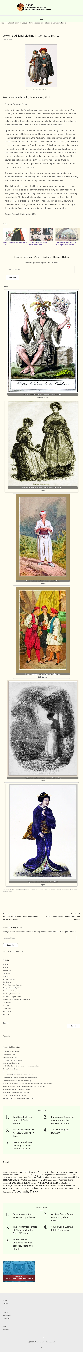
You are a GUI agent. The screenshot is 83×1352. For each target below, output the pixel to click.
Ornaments (30, 1185)
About (5, 1300)
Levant (26, 1182)
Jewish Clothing (65, 889)
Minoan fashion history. (10, 1057)
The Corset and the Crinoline (12, 1060)
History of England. (31, 1180)
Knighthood (6, 1183)
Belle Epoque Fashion (37, 1175)
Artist (53, 1172)
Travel (34, 1191)
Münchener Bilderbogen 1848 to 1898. (16, 1092)
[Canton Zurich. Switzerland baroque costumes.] (41, 234)
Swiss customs (8, 1192)
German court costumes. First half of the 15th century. (63, 916)
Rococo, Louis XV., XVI (10, 991)
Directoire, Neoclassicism (11, 994)
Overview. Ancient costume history (14, 1095)
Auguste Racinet (64, 1172)
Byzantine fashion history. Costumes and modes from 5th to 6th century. (27, 1083)
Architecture (27, 1172)
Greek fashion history (10, 1054)
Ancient (5, 964)
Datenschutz (7, 1315)
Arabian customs (15, 1172)
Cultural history (7, 1177)
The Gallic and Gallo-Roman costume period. (18, 1075)
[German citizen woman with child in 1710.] (15, 234)
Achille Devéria (6, 1172)
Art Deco (6, 1014)
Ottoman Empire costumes (44, 1185)
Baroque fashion (25, 1175)
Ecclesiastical (43, 1177)
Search (6, 1023)
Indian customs (53, 1180)
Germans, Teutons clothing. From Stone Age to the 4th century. (24, 1086)
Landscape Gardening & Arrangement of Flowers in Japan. (62, 1120)
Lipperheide (33, 1183)
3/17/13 (5, 39)
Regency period (9, 1188)
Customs (15, 1177)
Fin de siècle (7, 1008)
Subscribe (12, 277)
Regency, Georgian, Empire (12, 997)
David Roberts (23, 1177)
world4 (10, 39)
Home (2, 23)
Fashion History (12, 23)
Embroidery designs (55, 1177)
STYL (77, 1188)
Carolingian (6, 973)
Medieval (6, 976)
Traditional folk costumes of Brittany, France (23, 1120)
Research (6, 1329)
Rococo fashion (51, 1188)
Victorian (6, 1005)
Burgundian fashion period (55, 1175)
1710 (10, 889)
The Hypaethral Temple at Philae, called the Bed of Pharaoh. (25, 1230)
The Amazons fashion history (12, 1072)
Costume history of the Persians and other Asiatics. (20, 1077)
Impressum (6, 1318)
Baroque (23, 23)
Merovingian (7, 970)
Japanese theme (66, 1180)
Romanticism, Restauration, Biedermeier (16, 1000)
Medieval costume (49, 1182)
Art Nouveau (7, 1011)
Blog (4, 1326)
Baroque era (47, 889)
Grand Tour (18, 1179)
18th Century (15, 889)
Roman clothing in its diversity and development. (19, 1098)
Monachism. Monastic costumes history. (16, 1089)
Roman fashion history (10, 1069)
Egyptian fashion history (11, 1051)
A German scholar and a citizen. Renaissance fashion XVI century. (20, 916)
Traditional (34, 889)
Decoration (32, 1177)
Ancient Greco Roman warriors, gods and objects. (62, 1217)
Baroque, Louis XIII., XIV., (11, 988)
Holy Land (42, 1180)
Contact (5, 1303)
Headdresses (27, 889)
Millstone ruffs (73, 889)
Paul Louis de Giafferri (61, 1185)
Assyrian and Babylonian (11, 1063)
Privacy (5, 1312)
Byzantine (6, 967)
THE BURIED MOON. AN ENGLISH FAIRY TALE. (24, 1132)
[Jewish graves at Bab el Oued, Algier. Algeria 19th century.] (67, 234)
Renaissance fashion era (29, 1188)
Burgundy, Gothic (8, 979)
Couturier (68, 1175)
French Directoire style (67, 1177)
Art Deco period (42, 1172)
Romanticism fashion (67, 1188)
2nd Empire (7, 1002)
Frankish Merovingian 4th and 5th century (17, 1080)
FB (43, 1338)
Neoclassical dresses (20, 1185)
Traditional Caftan (7, 891)
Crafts (73, 1175)
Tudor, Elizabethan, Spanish (12, 985)
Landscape (16, 1183)
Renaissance (7, 982)
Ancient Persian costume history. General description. (21, 1066)
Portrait (72, 1185)
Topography (21, 1191)
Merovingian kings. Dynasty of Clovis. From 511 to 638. (23, 1145)
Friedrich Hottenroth (56, 889)
